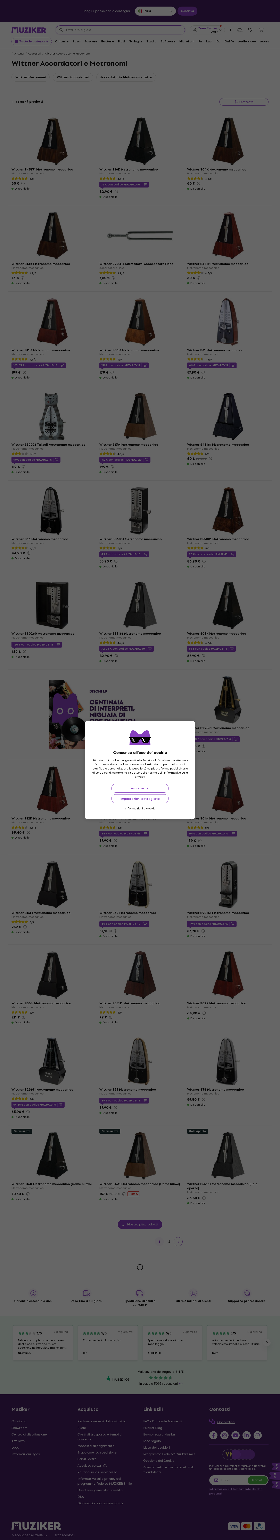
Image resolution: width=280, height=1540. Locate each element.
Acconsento (140, 788)
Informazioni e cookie (140, 808)
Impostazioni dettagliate (140, 798)
